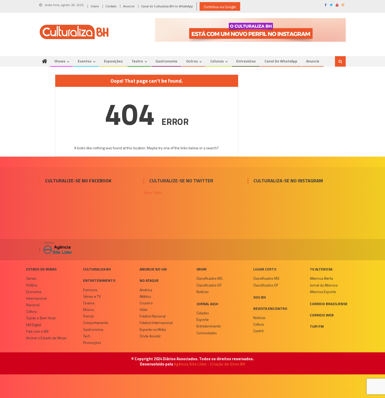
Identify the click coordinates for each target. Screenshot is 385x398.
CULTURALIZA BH (97, 269)
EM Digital (33, 324)
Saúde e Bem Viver (41, 318)
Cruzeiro (146, 303)
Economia (33, 291)
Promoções (92, 342)
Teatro (137, 61)
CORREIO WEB (322, 315)
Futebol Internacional (156, 322)
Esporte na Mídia (153, 329)
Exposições (113, 61)
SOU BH (259, 297)
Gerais (31, 278)
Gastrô (258, 330)
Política (31, 285)
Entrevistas (246, 61)
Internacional (36, 298)
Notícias (202, 291)
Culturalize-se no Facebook (78, 180)
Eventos (84, 61)
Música (88, 309)
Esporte (202, 319)
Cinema (89, 303)
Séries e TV (92, 296)
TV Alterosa (321, 269)
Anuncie (129, 6)
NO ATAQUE (149, 280)
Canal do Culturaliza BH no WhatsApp (167, 6)
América (146, 290)
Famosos (90, 290)
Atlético (145, 296)
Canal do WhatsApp (281, 61)
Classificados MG (209, 278)
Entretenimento (99, 280)
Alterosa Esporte (323, 291)
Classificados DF (209, 285)
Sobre (95, 6)
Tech (86, 336)
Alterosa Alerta (321, 278)
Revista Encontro (270, 308)
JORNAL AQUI (207, 303)
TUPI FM (317, 326)
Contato (111, 6)
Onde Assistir (150, 336)
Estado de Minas (41, 269)
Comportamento (95, 322)
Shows (59, 61)
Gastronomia (166, 61)
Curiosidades (206, 333)
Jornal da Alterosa (324, 285)
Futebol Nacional (153, 316)
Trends (88, 316)
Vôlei (143, 309)
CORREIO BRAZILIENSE (329, 303)
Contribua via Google (220, 6)
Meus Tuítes (153, 192)
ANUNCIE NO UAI (153, 269)
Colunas (217, 61)
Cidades (202, 313)
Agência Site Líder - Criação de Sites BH (209, 364)
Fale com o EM (37, 331)
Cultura (31, 311)
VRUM (201, 269)
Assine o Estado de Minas (46, 338)
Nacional (33, 304)
